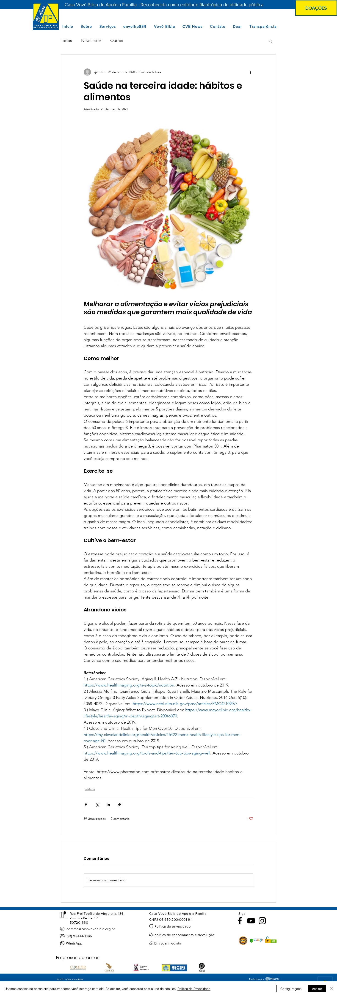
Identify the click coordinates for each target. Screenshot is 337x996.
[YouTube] (251, 920)
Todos (66, 40)
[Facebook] (240, 920)
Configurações (290, 988)
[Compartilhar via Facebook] (86, 804)
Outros (116, 40)
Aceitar (317, 988)
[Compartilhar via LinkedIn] (108, 804)
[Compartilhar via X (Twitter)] (97, 804)
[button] (270, 41)
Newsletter (91, 40)
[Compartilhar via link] (119, 804)
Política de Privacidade (193, 988)
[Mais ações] (250, 72)
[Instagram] (262, 920)
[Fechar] (331, 988)
